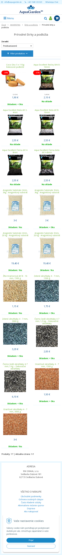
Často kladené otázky (31, 502)
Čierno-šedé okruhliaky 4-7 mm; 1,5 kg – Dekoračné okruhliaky (46, 321)
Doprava (31, 508)
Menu (10, 18)
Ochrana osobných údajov (31, 499)
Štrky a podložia (31, 25)
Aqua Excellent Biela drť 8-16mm (47, 111)
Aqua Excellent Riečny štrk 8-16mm (47, 66)
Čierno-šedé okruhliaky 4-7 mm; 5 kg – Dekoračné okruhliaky (15, 366)
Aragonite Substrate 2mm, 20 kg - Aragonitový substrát (15, 234)
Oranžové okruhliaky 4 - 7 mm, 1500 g (47, 365)
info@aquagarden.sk (12, 2)
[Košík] (57, 18)
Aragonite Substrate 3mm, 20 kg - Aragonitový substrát (47, 234)
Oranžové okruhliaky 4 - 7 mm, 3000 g (15, 410)
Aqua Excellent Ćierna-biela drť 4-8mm (46, 151)
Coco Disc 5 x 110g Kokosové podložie (15, 66)
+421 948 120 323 (35, 2)
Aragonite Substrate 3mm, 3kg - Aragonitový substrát (47, 191)
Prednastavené (10, 45)
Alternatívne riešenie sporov (31, 505)
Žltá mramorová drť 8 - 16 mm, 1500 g (15, 277)
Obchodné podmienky (31, 496)
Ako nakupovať (31, 511)
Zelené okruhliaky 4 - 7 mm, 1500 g (47, 277)
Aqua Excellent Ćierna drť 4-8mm (15, 151)
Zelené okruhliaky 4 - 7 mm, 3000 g (15, 320)
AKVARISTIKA (15, 25)
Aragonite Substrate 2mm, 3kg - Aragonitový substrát (15, 191)
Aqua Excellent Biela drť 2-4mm (15, 111)
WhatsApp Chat (51, 2)
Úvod (3, 25)
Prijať (31, 540)
